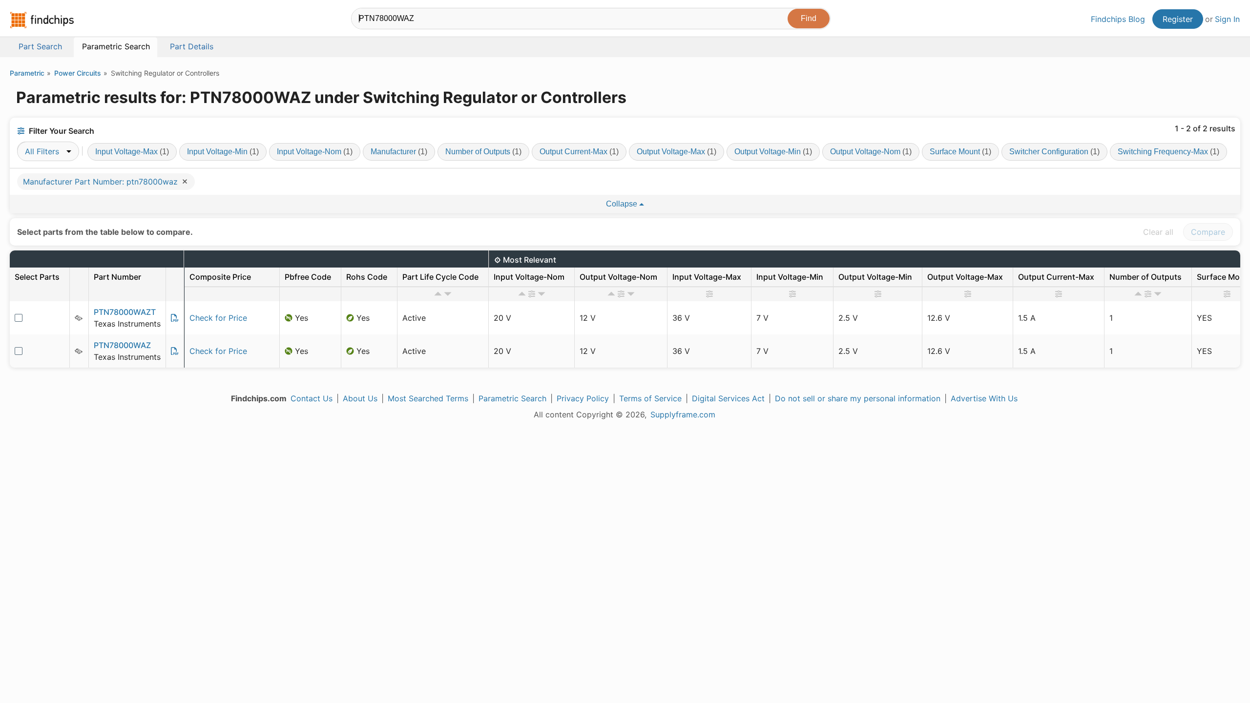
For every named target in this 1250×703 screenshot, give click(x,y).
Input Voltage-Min (223, 151)
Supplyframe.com (682, 414)
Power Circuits (77, 73)
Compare (1208, 232)
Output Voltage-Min (773, 151)
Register (1178, 19)
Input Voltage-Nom (315, 151)
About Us (360, 398)
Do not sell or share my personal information (857, 398)
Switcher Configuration (1054, 151)
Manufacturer (399, 151)
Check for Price (218, 318)
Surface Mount (960, 151)
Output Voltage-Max (676, 151)
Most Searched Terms (428, 398)
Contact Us (312, 398)
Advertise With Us (984, 398)
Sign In (1227, 19)
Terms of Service (650, 398)
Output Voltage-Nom (871, 151)
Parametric (27, 73)
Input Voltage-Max (132, 151)
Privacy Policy (583, 398)
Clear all (1158, 232)
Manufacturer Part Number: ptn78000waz (101, 181)
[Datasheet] (175, 318)
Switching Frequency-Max (1168, 151)
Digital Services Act (728, 398)
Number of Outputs (483, 151)
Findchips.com (42, 20)
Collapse (622, 204)
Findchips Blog (1118, 19)
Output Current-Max (579, 151)
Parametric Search (512, 398)
